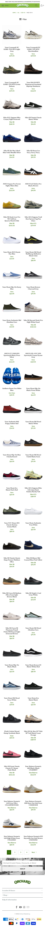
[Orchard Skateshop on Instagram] (24, 907)
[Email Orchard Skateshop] (28, 907)
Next (33, 852)
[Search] (37, 5)
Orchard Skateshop (24, 914)
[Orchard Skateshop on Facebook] (16, 907)
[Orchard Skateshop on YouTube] (20, 907)
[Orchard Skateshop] (22, 5)
